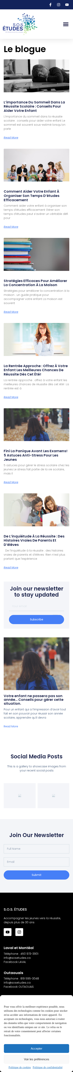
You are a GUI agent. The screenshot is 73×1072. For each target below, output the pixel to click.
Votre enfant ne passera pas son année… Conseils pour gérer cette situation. (33, 699)
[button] (65, 24)
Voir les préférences (36, 1059)
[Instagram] (19, 932)
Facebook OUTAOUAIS (19, 987)
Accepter (36, 1048)
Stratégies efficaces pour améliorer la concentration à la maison (35, 282)
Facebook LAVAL (15, 962)
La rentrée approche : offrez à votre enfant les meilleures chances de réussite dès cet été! (36, 370)
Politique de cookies (20, 1067)
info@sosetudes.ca (17, 958)
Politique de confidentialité (47, 1067)
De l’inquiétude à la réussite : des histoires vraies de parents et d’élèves (34, 540)
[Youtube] (7, 932)
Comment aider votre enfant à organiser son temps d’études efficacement (31, 195)
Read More (11, 137)
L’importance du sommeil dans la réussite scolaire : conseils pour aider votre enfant (34, 106)
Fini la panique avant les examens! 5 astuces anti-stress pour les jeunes (36, 455)
